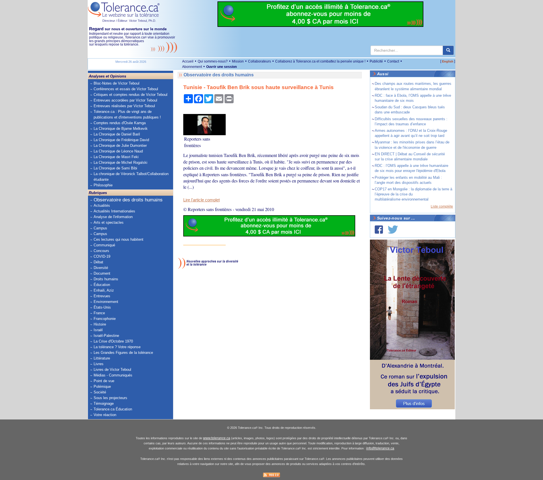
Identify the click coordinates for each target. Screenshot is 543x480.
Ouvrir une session (221, 67)
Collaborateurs (259, 61)
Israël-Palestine (106, 335)
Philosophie (103, 185)
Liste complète (442, 206)
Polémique (102, 386)
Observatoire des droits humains (128, 200)
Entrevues (102, 296)
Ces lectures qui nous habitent (118, 239)
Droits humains (106, 279)
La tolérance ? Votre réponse (117, 347)
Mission (238, 61)
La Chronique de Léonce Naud (118, 151)
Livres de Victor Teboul (112, 369)
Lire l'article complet (201, 200)
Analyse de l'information (113, 217)
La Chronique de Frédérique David (121, 140)
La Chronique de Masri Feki (116, 157)
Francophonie (105, 319)
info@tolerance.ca (380, 448)
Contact (393, 61)
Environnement (106, 302)
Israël (98, 330)
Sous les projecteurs (110, 398)
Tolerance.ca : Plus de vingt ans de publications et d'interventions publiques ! (127, 114)
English (447, 61)
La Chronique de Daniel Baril (117, 134)
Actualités (102, 205)
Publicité (376, 61)
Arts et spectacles (109, 222)
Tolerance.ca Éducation (113, 409)
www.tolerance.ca (216, 438)
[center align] (448, 50)
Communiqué (104, 245)
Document (102, 273)
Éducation (102, 285)
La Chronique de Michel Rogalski (120, 162)
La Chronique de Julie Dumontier (120, 145)
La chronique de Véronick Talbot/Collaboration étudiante (131, 177)
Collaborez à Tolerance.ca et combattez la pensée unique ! (320, 61)
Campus (100, 228)
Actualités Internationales (114, 211)
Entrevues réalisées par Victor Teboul (124, 106)
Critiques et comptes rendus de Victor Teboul (130, 94)
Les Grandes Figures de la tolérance (123, 352)
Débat (98, 262)
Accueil (187, 61)
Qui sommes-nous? (213, 61)
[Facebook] (379, 229)
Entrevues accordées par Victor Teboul (125, 100)
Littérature (102, 358)
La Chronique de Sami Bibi (115, 168)
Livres (99, 364)
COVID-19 (102, 256)
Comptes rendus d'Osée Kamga (120, 123)
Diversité (101, 268)
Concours (101, 251)
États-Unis (102, 307)
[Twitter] (393, 229)
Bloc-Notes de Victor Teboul (116, 83)
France (99, 313)
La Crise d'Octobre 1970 (113, 341)
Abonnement (192, 67)
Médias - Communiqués (113, 375)
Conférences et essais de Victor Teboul (126, 89)
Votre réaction (105, 415)
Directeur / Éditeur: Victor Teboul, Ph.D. (129, 20)
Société (100, 392)
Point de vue (104, 381)
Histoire (100, 324)
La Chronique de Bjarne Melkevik (121, 128)
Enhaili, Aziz (104, 290)
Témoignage (104, 403)
